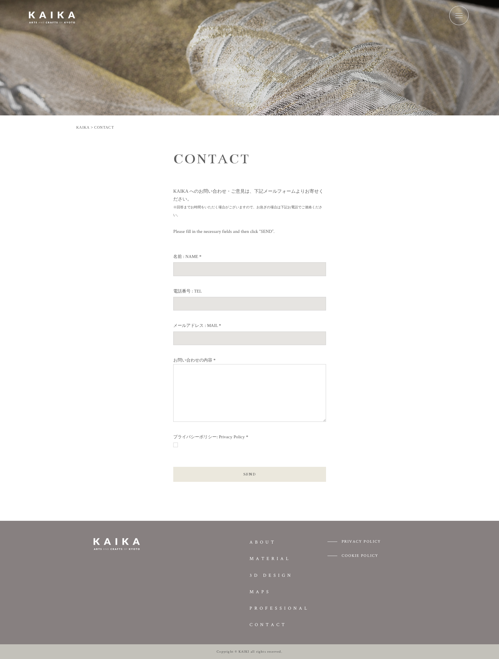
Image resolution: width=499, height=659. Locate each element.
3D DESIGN (271, 575)
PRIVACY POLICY (361, 541)
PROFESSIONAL (279, 608)
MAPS (260, 592)
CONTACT (268, 624)
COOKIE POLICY (360, 555)
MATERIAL (270, 558)
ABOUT (263, 542)
